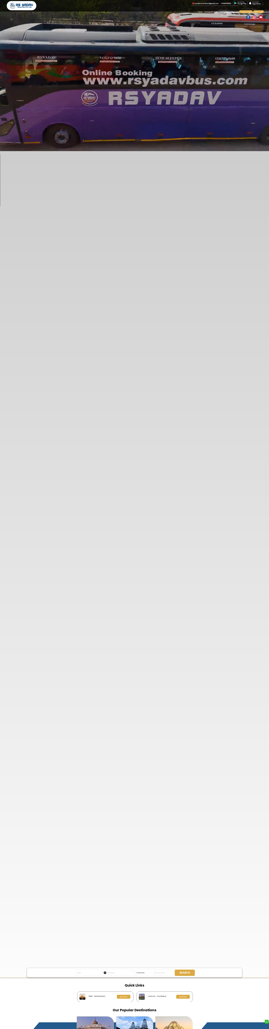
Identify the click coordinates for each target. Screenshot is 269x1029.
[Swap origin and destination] (105, 972)
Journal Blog (224, 12)
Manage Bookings (211, 12)
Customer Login (246, 12)
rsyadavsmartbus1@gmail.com (206, 3)
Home (200, 12)
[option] (135, 996)
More (233, 12)
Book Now (123, 997)
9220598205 (226, 3)
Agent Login (258, 12)
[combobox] (90, 973)
